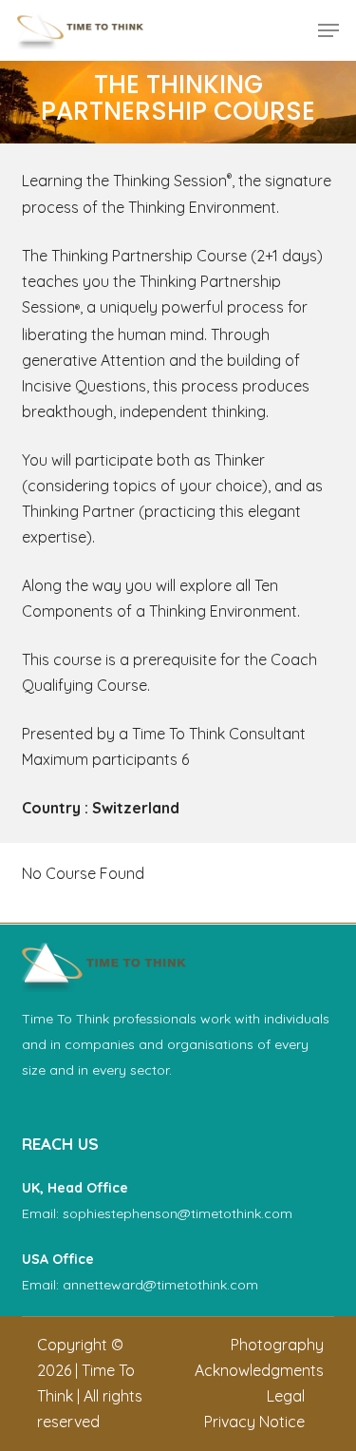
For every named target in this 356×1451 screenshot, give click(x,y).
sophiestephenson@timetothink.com (177, 1213)
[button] (328, 30)
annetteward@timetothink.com (160, 1284)
